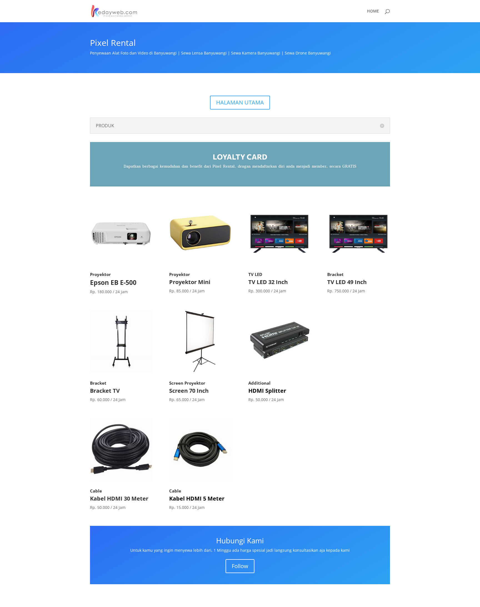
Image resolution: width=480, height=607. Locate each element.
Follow (240, 566)
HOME (373, 11)
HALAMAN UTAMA (240, 102)
